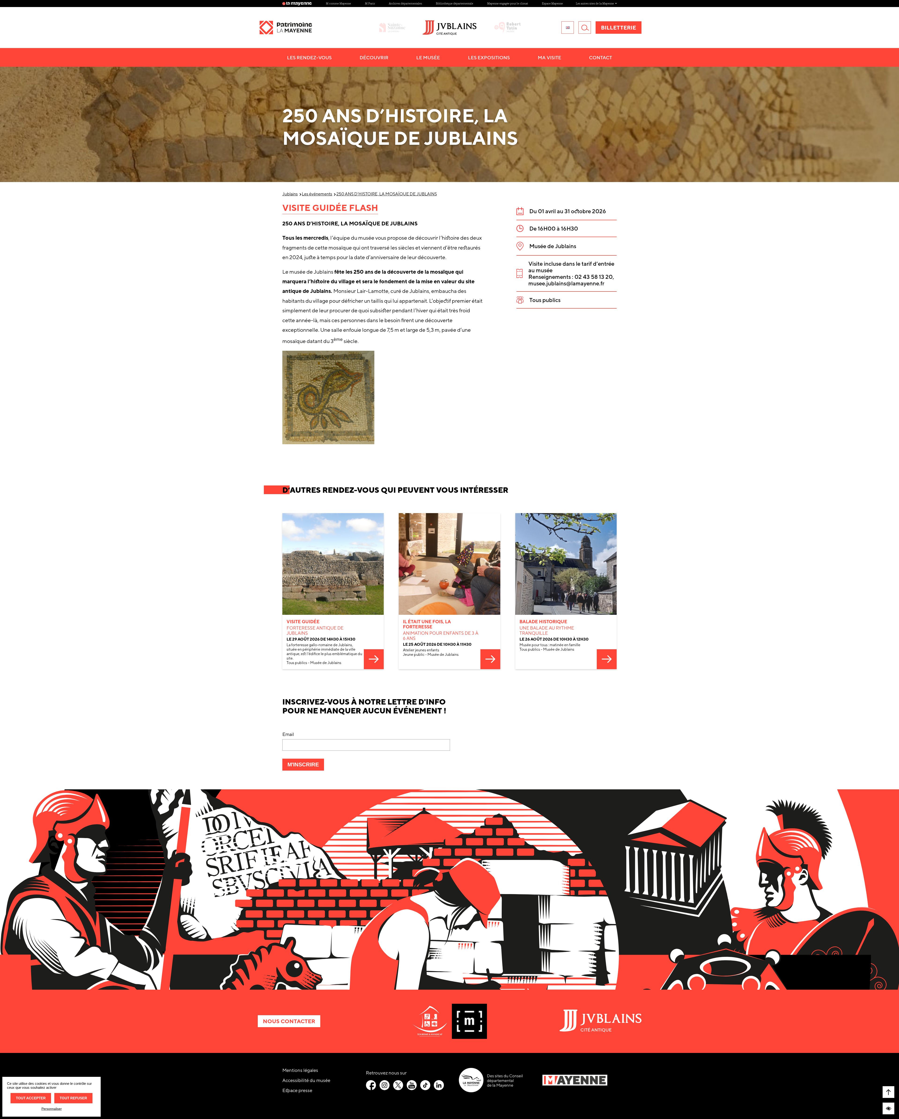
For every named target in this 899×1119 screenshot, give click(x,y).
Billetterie (618, 27)
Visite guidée (303, 621)
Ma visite (549, 57)
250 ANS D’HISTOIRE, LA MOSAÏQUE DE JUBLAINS (386, 193)
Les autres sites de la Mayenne (595, 3)
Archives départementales (405, 3)
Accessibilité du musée (306, 1080)
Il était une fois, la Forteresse (427, 624)
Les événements (317, 193)
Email (288, 734)
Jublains (290, 193)
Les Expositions (489, 57)
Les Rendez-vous (309, 57)
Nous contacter (289, 1021)
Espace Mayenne (552, 3)
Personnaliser (51, 1109)
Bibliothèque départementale (454, 3)
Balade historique (543, 621)
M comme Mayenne (338, 3)
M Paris (370, 3)
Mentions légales (300, 1070)
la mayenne (299, 3)
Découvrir (374, 57)
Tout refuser (73, 1098)
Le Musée (428, 57)
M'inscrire (305, 766)
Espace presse (297, 1090)
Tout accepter (31, 1098)
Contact (600, 57)
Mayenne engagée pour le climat (507, 3)
